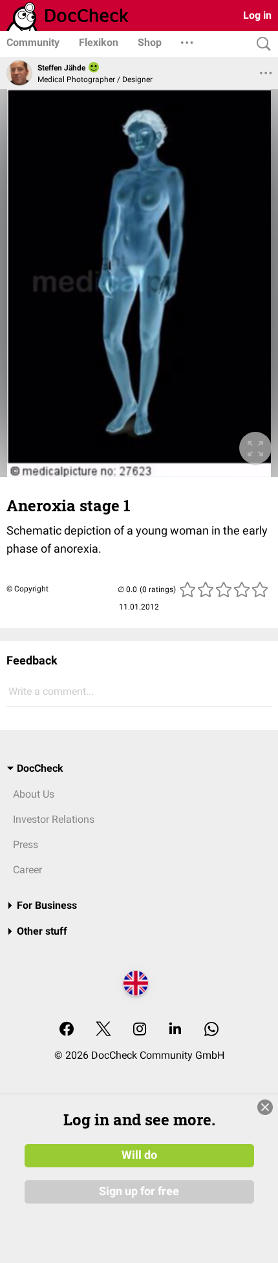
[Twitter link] (103, 1030)
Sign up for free (139, 1191)
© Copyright (27, 588)
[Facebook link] (66, 1030)
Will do (139, 1155)
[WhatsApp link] (211, 1030)
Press (25, 844)
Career (27, 870)
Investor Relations (53, 819)
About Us (33, 794)
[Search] (261, 44)
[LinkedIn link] (175, 1030)
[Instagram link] (140, 1030)
